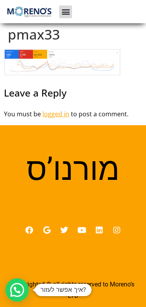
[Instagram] (117, 230)
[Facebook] (29, 230)
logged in (55, 114)
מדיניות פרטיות (73, 267)
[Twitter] (64, 230)
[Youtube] (82, 230)
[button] (65, 11)
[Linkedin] (99, 230)
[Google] (47, 230)
